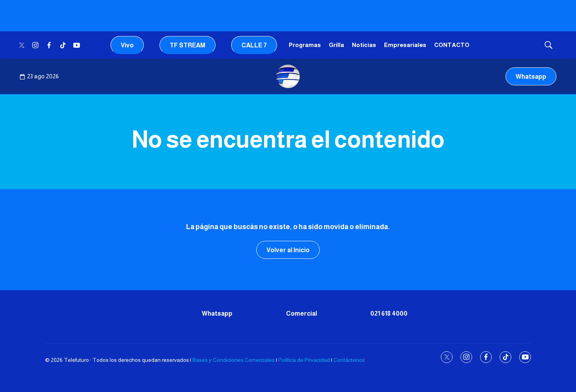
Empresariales (405, 45)
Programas (305, 45)
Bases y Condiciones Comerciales (233, 360)
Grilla (336, 45)
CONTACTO (451, 45)
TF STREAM (187, 45)
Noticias (364, 45)
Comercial (301, 313)
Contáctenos (349, 360)
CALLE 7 (254, 45)
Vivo (127, 45)
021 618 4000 (389, 313)
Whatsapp (531, 76)
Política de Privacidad (304, 360)
